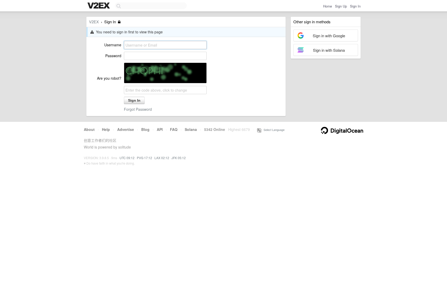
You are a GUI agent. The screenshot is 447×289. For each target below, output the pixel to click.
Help (106, 129)
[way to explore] (99, 6)
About (89, 129)
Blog (145, 129)
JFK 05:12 (179, 157)
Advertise (125, 129)
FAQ (173, 129)
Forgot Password (138, 109)
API (160, 129)
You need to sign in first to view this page (128, 31)
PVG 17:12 (144, 157)
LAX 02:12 (161, 157)
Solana (191, 129)
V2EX (94, 21)
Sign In (355, 6)
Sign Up (341, 6)
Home (327, 6)
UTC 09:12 (127, 157)
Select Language (273, 130)
